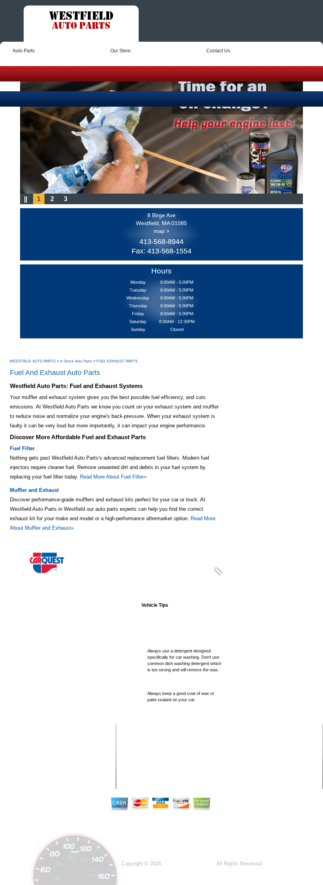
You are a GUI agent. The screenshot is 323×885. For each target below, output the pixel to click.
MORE (33, 766)
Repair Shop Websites (188, 864)
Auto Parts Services (151, 749)
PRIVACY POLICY (47, 756)
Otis (181, 844)
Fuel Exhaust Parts (245, 741)
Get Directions (297, 851)
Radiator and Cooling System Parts (260, 749)
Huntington (226, 838)
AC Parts (141, 741)
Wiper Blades (240, 771)
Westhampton (137, 844)
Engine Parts (145, 771)
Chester (164, 844)
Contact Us (218, 51)
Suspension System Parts (251, 756)
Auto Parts (24, 51)
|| (25, 199)
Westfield (152, 838)
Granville (176, 838)
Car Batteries (145, 764)
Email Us (266, 851)
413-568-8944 (161, 242)
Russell (250, 838)
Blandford (200, 838)
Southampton (277, 838)
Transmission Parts (245, 764)
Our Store (120, 51)
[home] (81, 21)
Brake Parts (143, 756)
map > (161, 231)
